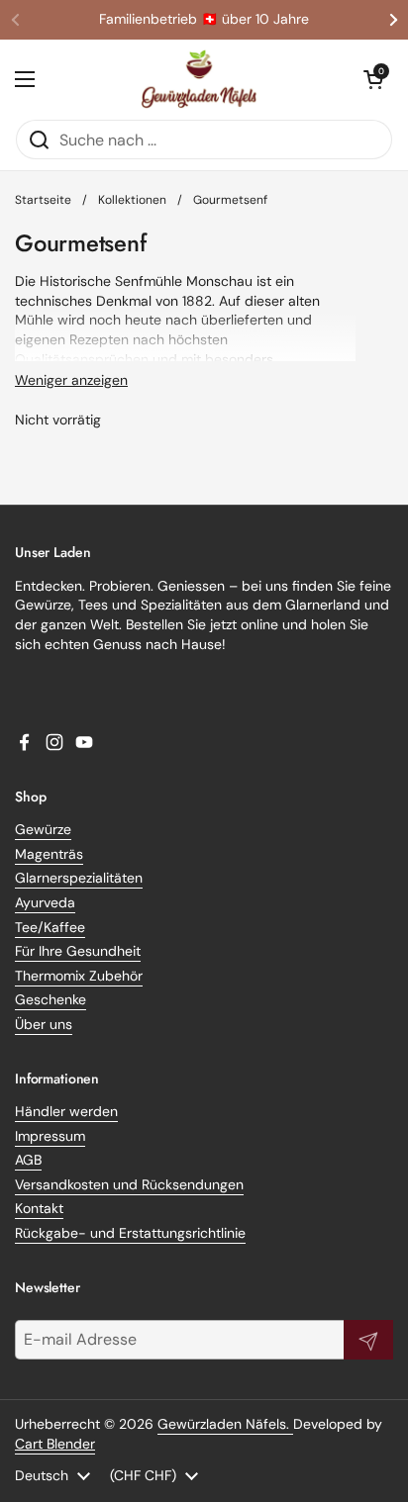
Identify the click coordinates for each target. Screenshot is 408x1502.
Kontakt (39, 1208)
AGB (28, 1160)
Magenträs (49, 854)
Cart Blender (55, 1444)
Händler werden (66, 1111)
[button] (373, 79)
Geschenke (50, 999)
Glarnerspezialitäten (79, 878)
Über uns (43, 1024)
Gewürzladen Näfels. (225, 1424)
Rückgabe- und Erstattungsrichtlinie (130, 1233)
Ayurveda (45, 902)
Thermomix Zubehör (79, 976)
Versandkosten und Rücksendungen (129, 1184)
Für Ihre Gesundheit (78, 951)
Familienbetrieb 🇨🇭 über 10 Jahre (204, 19)
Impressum (50, 1136)
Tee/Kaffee (50, 927)
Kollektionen (132, 200)
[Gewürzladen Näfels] (199, 79)
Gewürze (43, 829)
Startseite (43, 200)
